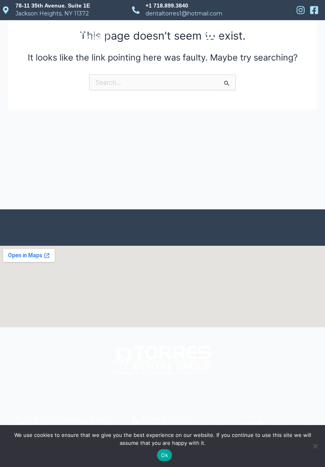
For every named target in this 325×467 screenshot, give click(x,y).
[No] (315, 446)
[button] (213, 34)
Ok (164, 455)
